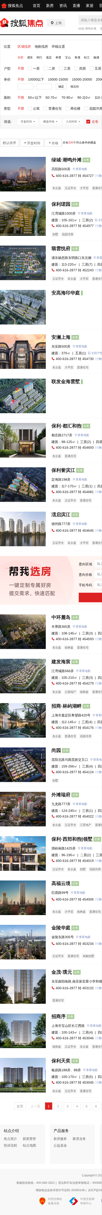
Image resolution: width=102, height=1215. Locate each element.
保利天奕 (60, 1060)
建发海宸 (60, 661)
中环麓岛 (60, 617)
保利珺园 (60, 204)
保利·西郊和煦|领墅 (72, 839)
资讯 (63, 6)
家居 (89, 6)
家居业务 (79, 1139)
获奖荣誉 (29, 1139)
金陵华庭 (60, 927)
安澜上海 (60, 337)
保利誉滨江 (63, 470)
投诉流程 (10, 1145)
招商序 (58, 1016)
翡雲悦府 (60, 248)
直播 (76, 6)
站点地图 (29, 1145)
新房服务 (60, 1139)
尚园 (56, 750)
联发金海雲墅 (65, 381)
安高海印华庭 (65, 292)
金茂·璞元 (61, 972)
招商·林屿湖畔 (66, 706)
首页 (36, 6)
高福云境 (60, 883)
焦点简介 (10, 1139)
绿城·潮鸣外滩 (87, 28)
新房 (50, 6)
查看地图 (81, 169)
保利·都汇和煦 (66, 425)
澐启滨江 (60, 514)
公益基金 (60, 1145)
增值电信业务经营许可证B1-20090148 (60, 1190)
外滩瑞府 (60, 794)
